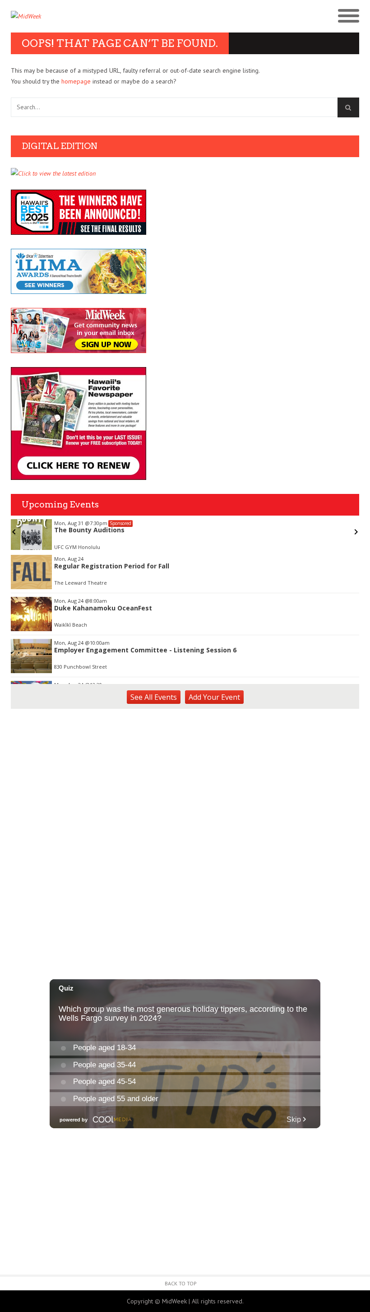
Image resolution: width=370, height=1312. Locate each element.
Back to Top (181, 1283)
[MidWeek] (98, 16)
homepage (76, 81)
